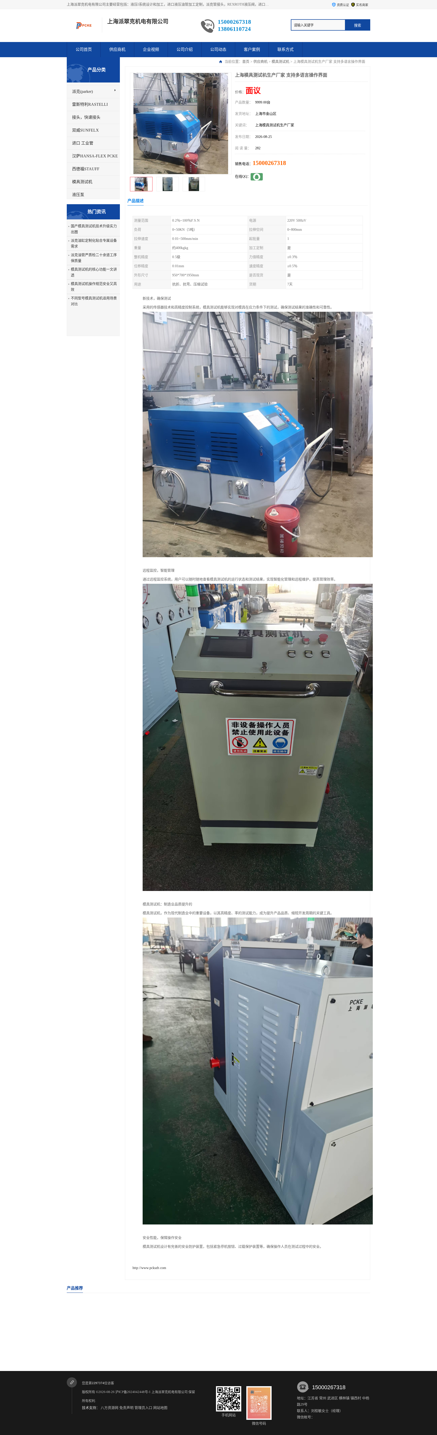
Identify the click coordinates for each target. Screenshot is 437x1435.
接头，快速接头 (86, 117)
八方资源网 (109, 1408)
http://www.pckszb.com (149, 1268)
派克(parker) (82, 91)
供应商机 (117, 49)
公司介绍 (185, 49)
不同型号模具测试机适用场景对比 (94, 301)
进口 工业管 (82, 143)
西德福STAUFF (85, 169)
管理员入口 (143, 1408)
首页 (245, 62)
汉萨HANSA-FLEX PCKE (95, 156)
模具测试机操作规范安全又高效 (94, 287)
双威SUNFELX (85, 130)
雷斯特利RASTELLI (90, 104)
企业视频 (151, 49)
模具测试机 (280, 62)
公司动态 (218, 49)
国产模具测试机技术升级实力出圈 (94, 229)
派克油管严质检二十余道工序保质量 (94, 258)
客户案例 (252, 49)
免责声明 (126, 1408)
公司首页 (84, 49)
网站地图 (160, 1408)
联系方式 (285, 49)
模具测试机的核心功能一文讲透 (94, 272)
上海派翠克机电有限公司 (169, 1392)
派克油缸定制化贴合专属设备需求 (94, 243)
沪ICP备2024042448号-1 (133, 1392)
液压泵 (78, 195)
